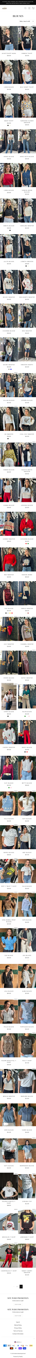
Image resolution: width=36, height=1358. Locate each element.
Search (18, 1322)
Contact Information (17, 1334)
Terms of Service (17, 1331)
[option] (18, 2)
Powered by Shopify (18, 1356)
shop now (18, 1304)
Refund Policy (18, 1325)
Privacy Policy (18, 1328)
